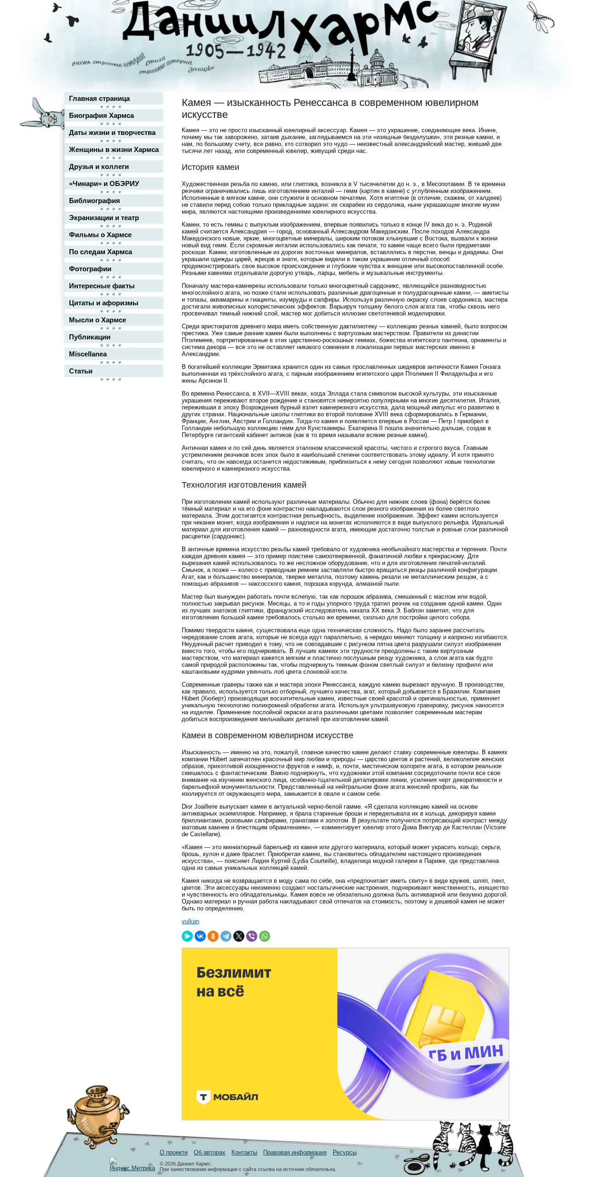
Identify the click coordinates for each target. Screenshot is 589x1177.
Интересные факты (102, 286)
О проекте (174, 1152)
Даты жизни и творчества (112, 132)
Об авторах (209, 1152)
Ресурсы (345, 1152)
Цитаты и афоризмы (104, 303)
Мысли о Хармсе (97, 320)
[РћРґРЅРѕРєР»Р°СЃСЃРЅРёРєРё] (213, 936)
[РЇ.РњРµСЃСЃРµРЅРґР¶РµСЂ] (187, 936)
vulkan (190, 921)
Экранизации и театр (104, 217)
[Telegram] (225, 936)
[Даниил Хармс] (298, 30)
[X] (238, 936)
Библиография (94, 200)
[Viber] (251, 936)
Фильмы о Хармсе (100, 235)
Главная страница (99, 98)
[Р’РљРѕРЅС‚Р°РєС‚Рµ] (200, 936)
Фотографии (90, 269)
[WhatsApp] (264, 936)
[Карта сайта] (495, 15)
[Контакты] (495, 33)
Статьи (80, 371)
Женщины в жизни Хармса (114, 149)
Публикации (89, 337)
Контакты (244, 1152)
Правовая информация (295, 1152)
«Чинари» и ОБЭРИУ (104, 183)
